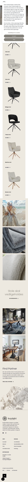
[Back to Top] (4, 476)
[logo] (9, 418)
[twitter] (3, 432)
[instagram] (5, 432)
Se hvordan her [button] (13, 298)
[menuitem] (8, 440)
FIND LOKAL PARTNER (7, 381)
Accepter (14, 36)
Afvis (14, 39)
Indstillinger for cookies (14, 32)
